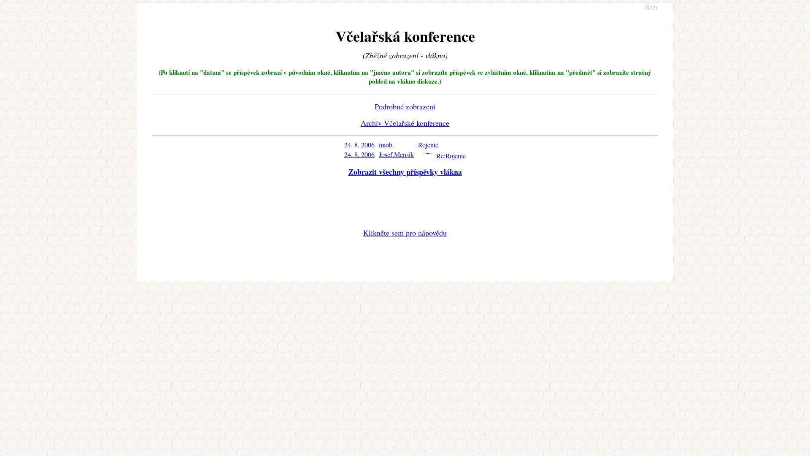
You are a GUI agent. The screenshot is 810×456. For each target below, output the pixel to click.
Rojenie (428, 144)
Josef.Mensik (396, 154)
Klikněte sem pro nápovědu (405, 233)
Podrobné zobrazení (405, 106)
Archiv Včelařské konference (405, 123)
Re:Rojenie (451, 155)
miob (385, 144)
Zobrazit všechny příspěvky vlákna (405, 171)
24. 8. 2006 (359, 144)
